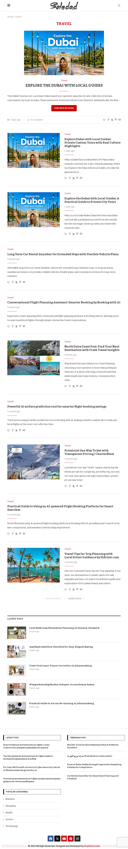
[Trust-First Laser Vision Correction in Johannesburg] (16, 670)
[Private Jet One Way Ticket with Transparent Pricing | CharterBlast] (33, 461)
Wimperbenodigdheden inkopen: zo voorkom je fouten (61, 684)
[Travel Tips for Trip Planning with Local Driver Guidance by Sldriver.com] (33, 565)
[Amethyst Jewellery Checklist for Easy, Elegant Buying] (16, 651)
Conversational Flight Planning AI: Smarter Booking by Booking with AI (63, 302)
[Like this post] (104, 120)
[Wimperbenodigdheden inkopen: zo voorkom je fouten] (16, 689)
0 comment (36, 119)
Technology (11, 826)
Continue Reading (64, 108)
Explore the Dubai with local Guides (64, 85)
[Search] (119, 5)
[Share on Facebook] (108, 119)
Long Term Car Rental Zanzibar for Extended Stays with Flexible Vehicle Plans (63, 254)
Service (9, 819)
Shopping (10, 806)
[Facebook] (51, 839)
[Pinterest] (71, 839)
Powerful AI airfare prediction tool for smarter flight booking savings (56, 406)
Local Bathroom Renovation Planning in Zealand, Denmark (64, 628)
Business (10, 799)
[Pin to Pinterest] (116, 119)
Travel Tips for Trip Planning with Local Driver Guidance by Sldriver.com (91, 555)
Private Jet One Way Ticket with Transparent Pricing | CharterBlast (89, 452)
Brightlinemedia (92, 846)
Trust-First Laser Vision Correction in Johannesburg (60, 665)
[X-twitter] (57, 839)
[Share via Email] (119, 119)
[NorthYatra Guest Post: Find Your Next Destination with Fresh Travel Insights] (33, 357)
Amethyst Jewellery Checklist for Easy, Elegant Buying (61, 647)
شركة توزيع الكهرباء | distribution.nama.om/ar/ (89, 756)
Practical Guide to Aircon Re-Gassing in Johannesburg (61, 703)
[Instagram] (77, 839)
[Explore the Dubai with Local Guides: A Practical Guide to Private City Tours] (33, 209)
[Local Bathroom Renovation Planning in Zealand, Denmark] (16, 633)
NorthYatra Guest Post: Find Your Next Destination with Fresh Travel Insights (91, 348)
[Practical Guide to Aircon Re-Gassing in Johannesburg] (16, 708)
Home (10, 17)
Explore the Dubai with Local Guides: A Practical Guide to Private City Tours (91, 200)
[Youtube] (64, 839)
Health (8, 812)
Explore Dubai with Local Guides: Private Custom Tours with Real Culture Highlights (92, 142)
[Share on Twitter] (112, 119)
